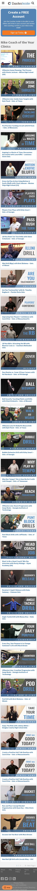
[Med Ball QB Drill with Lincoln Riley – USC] (18, 848)
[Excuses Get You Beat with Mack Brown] (18, 823)
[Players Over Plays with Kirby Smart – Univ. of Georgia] (18, 198)
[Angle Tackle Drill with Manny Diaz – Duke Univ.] (18, 605)
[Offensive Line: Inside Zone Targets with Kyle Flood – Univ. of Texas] (18, 88)
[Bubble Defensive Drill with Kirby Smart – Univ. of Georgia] (18, 441)
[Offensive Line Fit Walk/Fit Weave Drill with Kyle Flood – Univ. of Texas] (18, 414)
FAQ (10, 870)
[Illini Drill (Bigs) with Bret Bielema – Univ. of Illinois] (18, 252)
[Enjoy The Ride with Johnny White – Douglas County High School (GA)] (18, 714)
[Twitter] (6, 879)
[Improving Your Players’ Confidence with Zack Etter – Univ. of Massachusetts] (18, 305)
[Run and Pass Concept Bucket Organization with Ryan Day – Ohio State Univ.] (18, 794)
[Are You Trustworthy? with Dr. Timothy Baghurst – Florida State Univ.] (18, 279)
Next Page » (31, 866)
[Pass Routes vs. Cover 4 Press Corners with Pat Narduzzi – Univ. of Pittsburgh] (18, 361)
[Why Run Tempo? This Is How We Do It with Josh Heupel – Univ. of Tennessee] (18, 468)
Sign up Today (17, 32)
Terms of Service (26, 872)
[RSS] (14, 879)
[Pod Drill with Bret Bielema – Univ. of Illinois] (18, 687)
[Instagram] (10, 879)
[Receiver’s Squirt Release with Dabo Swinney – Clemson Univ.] (18, 579)
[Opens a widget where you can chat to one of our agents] (7, 887)
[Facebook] (2, 879)
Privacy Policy (18, 871)
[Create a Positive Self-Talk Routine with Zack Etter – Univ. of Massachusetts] (18, 741)
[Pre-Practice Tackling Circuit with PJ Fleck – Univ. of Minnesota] (18, 114)
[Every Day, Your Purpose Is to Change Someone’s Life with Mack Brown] (18, 632)
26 (25, 866)
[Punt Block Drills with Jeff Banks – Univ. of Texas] (18, 523)
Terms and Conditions (18, 885)
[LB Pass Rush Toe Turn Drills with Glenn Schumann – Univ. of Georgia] (18, 225)
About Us (3, 871)
